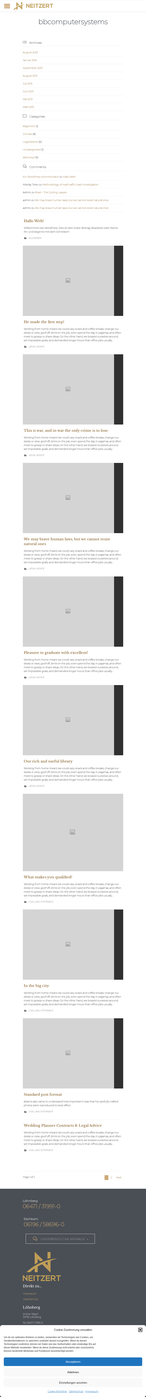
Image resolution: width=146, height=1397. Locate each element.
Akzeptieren (73, 1361)
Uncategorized (32, 149)
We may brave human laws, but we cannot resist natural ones (72, 200)
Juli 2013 (27, 83)
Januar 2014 (30, 60)
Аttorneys (29, 157)
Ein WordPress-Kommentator (41, 176)
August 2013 (30, 75)
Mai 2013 (28, 99)
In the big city (36, 986)
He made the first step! (44, 322)
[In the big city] (73, 945)
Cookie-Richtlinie (57, 1391)
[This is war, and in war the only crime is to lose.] (73, 389)
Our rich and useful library (48, 761)
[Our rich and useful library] (73, 720)
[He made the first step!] (73, 281)
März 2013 (28, 106)
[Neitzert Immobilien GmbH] (33, 6)
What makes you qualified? (48, 877)
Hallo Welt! (69, 176)
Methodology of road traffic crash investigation (70, 184)
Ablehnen (73, 1372)
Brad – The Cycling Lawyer (51, 192)
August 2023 (30, 52)
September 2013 (32, 67)
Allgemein (29, 126)
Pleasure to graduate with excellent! (56, 653)
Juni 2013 (28, 91)
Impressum (91, 1391)
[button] (140, 1330)
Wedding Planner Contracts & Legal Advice (63, 1125)
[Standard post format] (73, 1053)
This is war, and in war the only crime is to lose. (66, 431)
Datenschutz (76, 1391)
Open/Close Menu (7, 6)
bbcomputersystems (73, 21)
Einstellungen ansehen (73, 1382)
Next (118, 1177)
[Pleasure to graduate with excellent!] (73, 611)
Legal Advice (30, 141)
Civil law (27, 133)
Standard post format (43, 1094)
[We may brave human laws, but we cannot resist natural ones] (73, 498)
